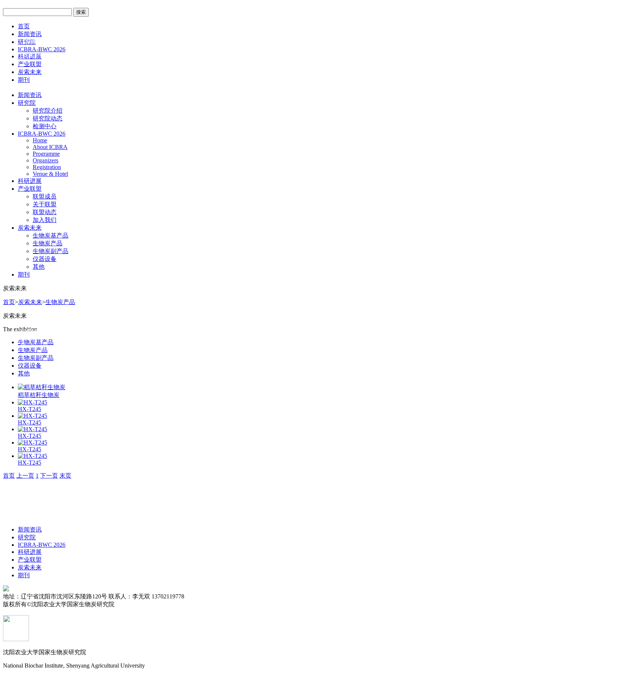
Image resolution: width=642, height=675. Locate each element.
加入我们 (44, 220)
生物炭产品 (47, 243)
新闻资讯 (30, 95)
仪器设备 (44, 259)
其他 (39, 267)
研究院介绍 (47, 110)
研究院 (27, 103)
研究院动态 (47, 118)
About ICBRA (50, 147)
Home (40, 140)
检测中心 (44, 126)
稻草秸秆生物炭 (38, 395)
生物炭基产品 (50, 235)
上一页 (25, 475)
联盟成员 (44, 196)
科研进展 (30, 181)
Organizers (45, 160)
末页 (65, 475)
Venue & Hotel (50, 174)
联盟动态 (44, 212)
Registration (47, 167)
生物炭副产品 (50, 251)
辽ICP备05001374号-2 (142, 604)
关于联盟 (44, 204)
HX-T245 (29, 409)
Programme (46, 154)
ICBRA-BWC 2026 (41, 133)
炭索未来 (30, 72)
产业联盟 (30, 64)
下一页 (49, 475)
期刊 (24, 80)
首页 (24, 26)
